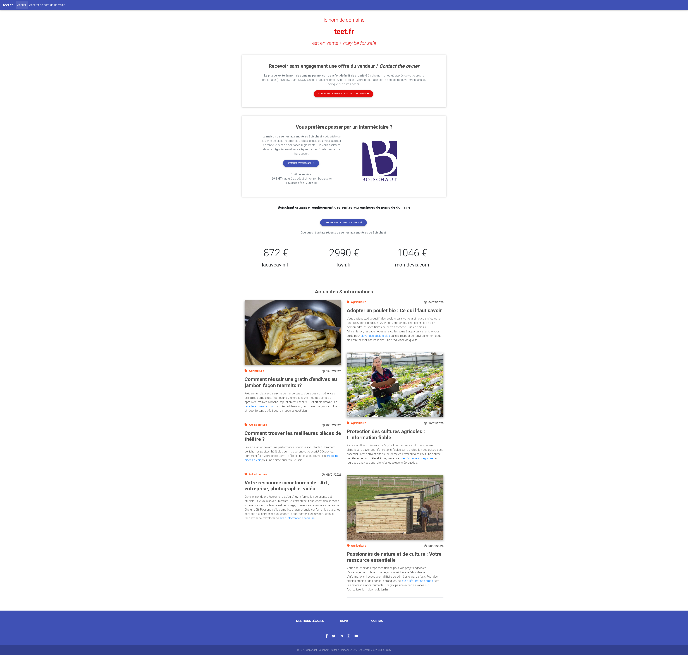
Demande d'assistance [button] (299, 163)
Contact (378, 621)
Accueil (22, 5)
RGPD (344, 621)
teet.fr (344, 31)
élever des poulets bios (375, 335)
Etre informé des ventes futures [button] (342, 222)
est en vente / (344, 43)
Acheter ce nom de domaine (47, 5)
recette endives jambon (259, 406)
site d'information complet (418, 581)
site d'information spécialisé (297, 518)
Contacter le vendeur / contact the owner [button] (342, 93)
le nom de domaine (344, 20)
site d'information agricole (416, 458)
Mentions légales (310, 621)
